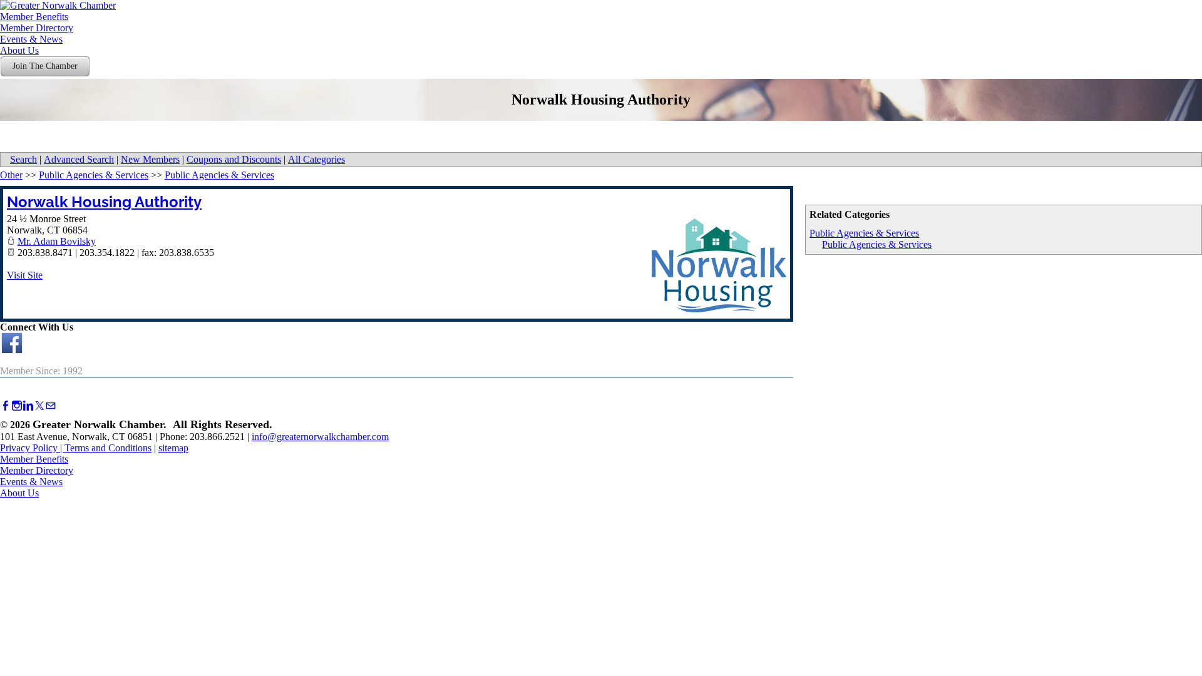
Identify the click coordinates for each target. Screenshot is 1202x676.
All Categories (316, 159)
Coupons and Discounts (234, 159)
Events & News (31, 39)
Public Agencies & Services (864, 233)
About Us (19, 50)
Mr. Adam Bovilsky (57, 241)
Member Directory (36, 28)
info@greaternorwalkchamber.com (320, 436)
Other (11, 175)
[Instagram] (17, 406)
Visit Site (25, 275)
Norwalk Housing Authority (104, 202)
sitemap (173, 448)
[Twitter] (39, 406)
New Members (150, 159)
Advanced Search (79, 159)
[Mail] (51, 406)
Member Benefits (34, 16)
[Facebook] (6, 406)
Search (23, 159)
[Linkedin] (28, 406)
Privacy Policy (29, 448)
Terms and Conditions (108, 448)
